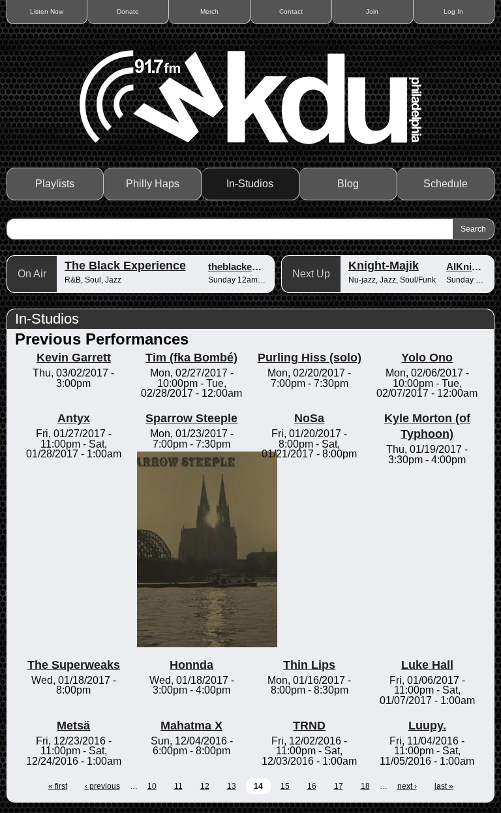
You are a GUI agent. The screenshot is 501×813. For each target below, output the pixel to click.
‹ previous (102, 786)
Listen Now (46, 11)
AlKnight (466, 266)
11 (178, 786)
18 (365, 786)
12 (204, 786)
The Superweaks (73, 664)
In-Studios (249, 183)
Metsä (73, 725)
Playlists (54, 183)
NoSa (309, 418)
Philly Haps (152, 183)
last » (443, 786)
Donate (128, 11)
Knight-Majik (383, 265)
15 (285, 786)
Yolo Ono (427, 357)
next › (407, 786)
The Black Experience (125, 265)
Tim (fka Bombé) (191, 357)
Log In (453, 11)
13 (231, 786)
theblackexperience (252, 266)
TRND (309, 725)
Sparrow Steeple (191, 418)
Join (372, 11)
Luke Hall (427, 664)
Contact (291, 11)
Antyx (73, 418)
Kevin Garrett (74, 357)
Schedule (445, 183)
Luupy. (427, 725)
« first (57, 786)
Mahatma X (191, 725)
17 (338, 786)
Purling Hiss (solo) (309, 357)
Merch (209, 11)
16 (311, 786)
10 (152, 786)
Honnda (191, 664)
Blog (348, 183)
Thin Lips (309, 664)
